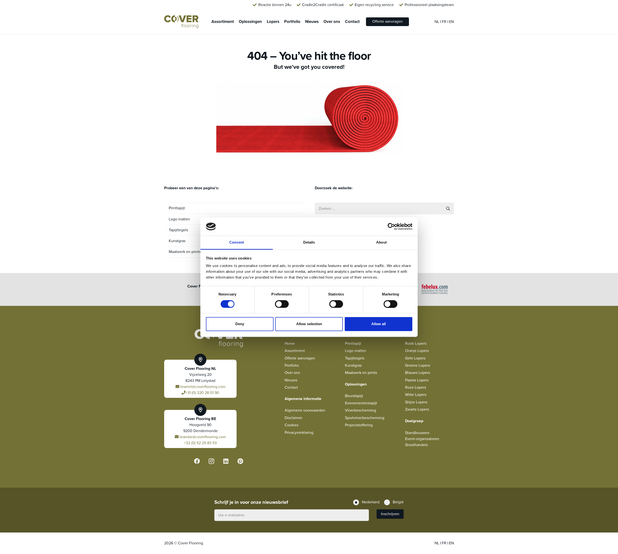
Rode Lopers (415, 343)
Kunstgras (353, 365)
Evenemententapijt (361, 403)
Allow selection (309, 324)
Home (290, 343)
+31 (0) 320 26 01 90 (202, 392)
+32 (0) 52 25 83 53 (200, 443)
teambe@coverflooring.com (202, 437)
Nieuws (291, 380)
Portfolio (292, 365)
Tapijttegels (354, 358)
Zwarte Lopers (417, 409)
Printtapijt (177, 208)
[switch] (282, 304)
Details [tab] (309, 242)
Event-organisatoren (422, 438)
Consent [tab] (236, 242)
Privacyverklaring (299, 432)
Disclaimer (293, 417)
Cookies (291, 425)
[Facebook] (197, 461)
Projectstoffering (359, 425)
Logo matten (355, 350)
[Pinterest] (240, 461)
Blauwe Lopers (417, 372)
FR (444, 21)
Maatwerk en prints (361, 372)
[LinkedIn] (226, 461)
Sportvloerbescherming (364, 417)
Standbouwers (417, 432)
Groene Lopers (417, 365)
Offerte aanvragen (300, 358)
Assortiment (295, 350)
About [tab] (381, 242)
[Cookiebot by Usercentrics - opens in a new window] (391, 226)
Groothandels (416, 444)
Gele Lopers (415, 358)
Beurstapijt (354, 395)
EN (451, 21)
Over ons (292, 372)
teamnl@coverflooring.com (202, 386)
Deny (239, 324)
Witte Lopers (415, 394)
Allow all (378, 324)
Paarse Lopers (416, 380)
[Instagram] (211, 461)
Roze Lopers (415, 387)
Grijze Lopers (416, 402)
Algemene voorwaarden (305, 410)
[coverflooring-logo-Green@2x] (181, 21)
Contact (291, 387)
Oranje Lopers (417, 350)
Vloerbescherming (360, 410)
